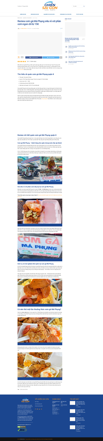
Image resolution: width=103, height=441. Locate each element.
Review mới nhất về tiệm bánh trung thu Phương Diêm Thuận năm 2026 (72, 39)
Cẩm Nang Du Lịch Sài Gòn (65, 14)
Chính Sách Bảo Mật (39, 406)
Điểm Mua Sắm (54, 408)
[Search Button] (84, 6)
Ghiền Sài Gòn (23, 14)
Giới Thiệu (37, 401)
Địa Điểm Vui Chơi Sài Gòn (49, 14)
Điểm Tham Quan (55, 409)
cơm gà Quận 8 (44, 98)
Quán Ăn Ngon (36, 28)
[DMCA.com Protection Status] (22, 426)
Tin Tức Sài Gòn (79, 14)
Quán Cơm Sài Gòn (23, 389)
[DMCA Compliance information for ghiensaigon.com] (22, 429)
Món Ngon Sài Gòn (35, 14)
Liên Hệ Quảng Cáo (38, 403)
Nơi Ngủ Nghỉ (54, 412)
